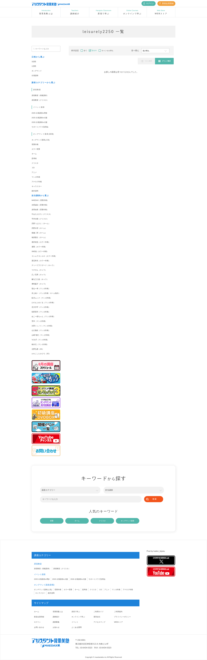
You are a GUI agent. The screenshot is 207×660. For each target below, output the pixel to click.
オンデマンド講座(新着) (43, 134)
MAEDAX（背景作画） (40, 200)
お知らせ (56, 627)
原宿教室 (37, 90)
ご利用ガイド (99, 612)
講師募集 (56, 622)
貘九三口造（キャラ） (40, 279)
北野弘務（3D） (38, 349)
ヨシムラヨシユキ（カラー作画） (44, 256)
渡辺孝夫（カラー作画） (41, 261)
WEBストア (118, 622)
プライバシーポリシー (122, 617)
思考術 (34, 158)
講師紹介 (56, 617)
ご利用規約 (118, 612)
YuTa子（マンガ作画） (40, 340)
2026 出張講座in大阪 (39, 122)
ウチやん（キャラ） (39, 270)
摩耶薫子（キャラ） (39, 284)
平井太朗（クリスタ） (40, 219)
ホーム (36, 612)
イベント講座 (39, 107)
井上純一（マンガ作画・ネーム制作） (46, 293)
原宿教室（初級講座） (40, 95)
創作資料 (35, 191)
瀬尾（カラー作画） (39, 247)
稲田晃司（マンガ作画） (41, 312)
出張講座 (35, 75)
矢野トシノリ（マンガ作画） (42, 326)
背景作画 (35, 144)
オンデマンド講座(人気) (41, 140)
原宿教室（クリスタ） (40, 100)
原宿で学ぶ (76, 612)
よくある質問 (77, 627)
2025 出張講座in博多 (39, 113)
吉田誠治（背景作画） (40, 205)
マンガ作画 (36, 177)
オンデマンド (37, 71)
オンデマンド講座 (127, 521)
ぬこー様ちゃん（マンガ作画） (43, 316)
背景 (51, 521)
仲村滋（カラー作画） (40, 251)
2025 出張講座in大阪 (39, 118)
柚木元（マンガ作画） (40, 344)
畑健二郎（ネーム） (39, 233)
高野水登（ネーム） (39, 228)
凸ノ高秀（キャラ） (39, 275)
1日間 (34, 66)
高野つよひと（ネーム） (41, 223)
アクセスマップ (99, 622)
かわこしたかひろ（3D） (41, 354)
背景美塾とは (58, 612)
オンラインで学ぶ (78, 617)
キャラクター (37, 186)
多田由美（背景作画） (40, 210)
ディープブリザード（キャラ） (43, 265)
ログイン (150, 3)
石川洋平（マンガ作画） (41, 307)
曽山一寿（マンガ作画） (41, 288)
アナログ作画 (37, 182)
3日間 (34, 62)
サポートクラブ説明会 (40, 127)
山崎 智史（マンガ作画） (41, 335)
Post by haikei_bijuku (156, 551)
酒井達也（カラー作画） (41, 242)
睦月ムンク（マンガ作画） (42, 298)
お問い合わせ (39, 627)
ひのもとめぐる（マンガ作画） (43, 303)
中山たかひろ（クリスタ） (42, 214)
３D (33, 168)
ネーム (34, 154)
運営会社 (97, 617)
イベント (75, 622)
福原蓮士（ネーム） (39, 237)
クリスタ (35, 163)
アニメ (34, 172)
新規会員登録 (168, 3)
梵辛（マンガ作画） (39, 321)
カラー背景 (36, 149)
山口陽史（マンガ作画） (41, 330)
